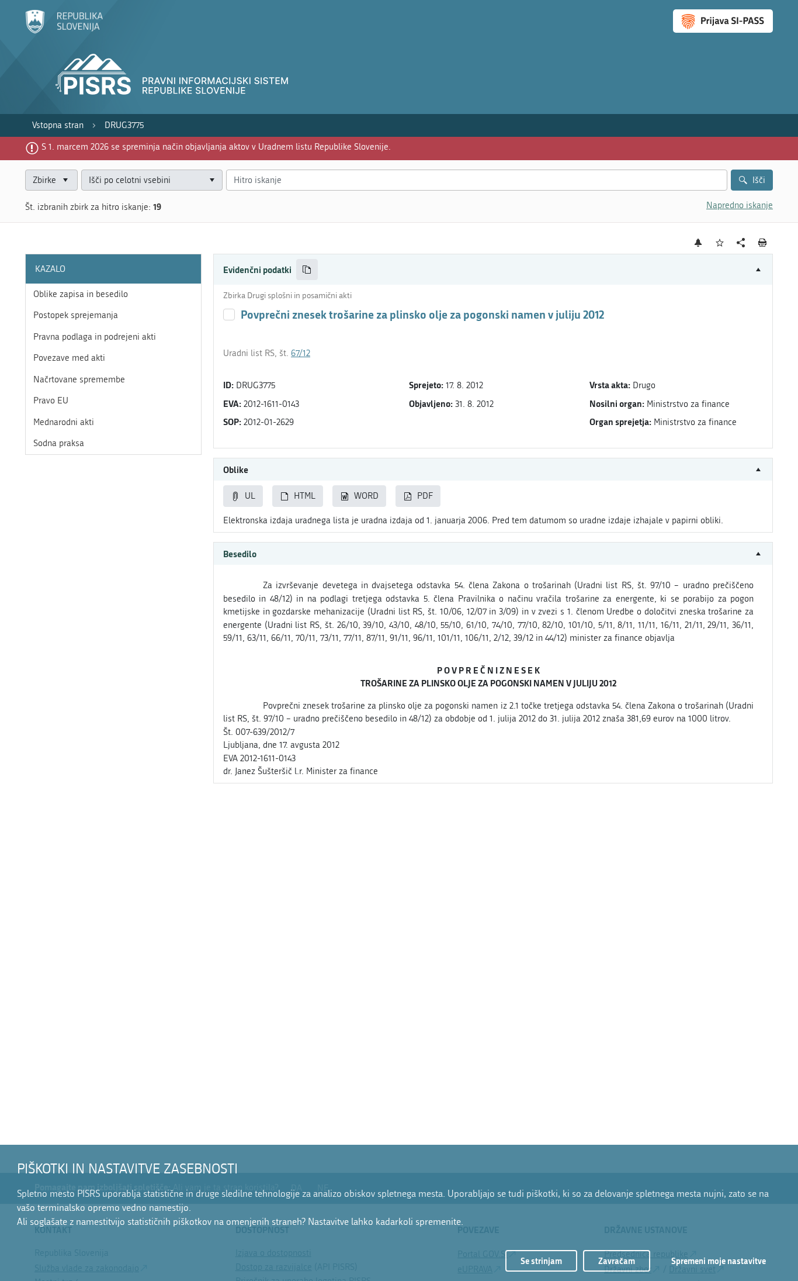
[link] (58, 125)
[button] (493, 269)
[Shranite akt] (720, 243)
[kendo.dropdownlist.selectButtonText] (211, 180)
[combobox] (152, 180)
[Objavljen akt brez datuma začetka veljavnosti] (229, 314)
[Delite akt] (741, 243)
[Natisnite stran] (762, 242)
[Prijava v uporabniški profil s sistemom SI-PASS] (723, 21)
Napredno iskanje (739, 205)
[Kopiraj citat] (307, 270)
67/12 (300, 353)
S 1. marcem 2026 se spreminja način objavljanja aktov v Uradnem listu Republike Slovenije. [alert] (216, 146)
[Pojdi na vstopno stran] (64, 31)
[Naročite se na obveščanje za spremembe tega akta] (698, 242)
